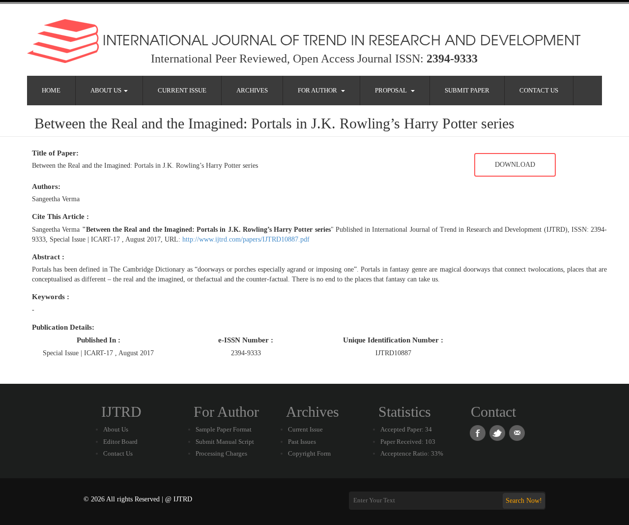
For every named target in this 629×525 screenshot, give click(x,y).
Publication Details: (63, 327)
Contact (493, 411)
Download (515, 164)
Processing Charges (221, 453)
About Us (106, 90)
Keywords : (50, 297)
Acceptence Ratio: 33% (411, 453)
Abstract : (48, 257)
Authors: (46, 186)
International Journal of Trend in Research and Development (339, 39)
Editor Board (120, 441)
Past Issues (302, 441)
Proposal (392, 90)
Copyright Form (309, 453)
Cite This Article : (60, 216)
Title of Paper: (55, 153)
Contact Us (538, 90)
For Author (319, 90)
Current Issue (182, 90)
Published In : (98, 340)
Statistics (404, 411)
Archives (252, 90)
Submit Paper (467, 90)
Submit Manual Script (225, 441)
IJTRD (121, 411)
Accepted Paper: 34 (406, 429)
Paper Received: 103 (407, 441)
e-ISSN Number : (245, 340)
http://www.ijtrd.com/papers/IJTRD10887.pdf (246, 239)
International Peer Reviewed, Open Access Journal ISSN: (314, 58)
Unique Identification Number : (393, 340)
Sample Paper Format (224, 429)
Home (51, 90)
